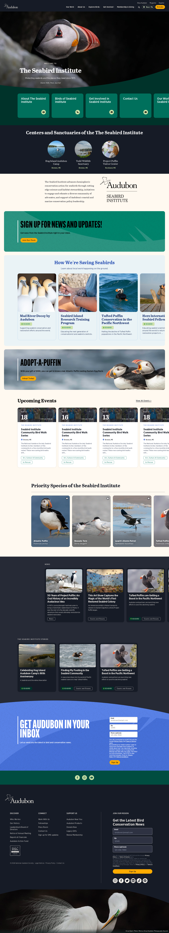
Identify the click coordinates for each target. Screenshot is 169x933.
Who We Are (15, 819)
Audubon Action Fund (19, 841)
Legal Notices (39, 863)
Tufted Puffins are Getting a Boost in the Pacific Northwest (145, 595)
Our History (15, 823)
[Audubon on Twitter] (127, 880)
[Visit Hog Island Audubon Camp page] (56, 154)
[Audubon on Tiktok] (139, 880)
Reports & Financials (18, 837)
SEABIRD (26, 324)
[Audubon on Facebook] (121, 880)
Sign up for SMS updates (48, 835)
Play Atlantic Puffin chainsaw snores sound (67, 498)
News (51, 619)
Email (112, 718)
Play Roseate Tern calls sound (107, 498)
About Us (81, 7)
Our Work (70, 7)
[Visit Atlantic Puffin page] (50, 521)
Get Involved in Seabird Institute (100, 100)
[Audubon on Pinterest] (145, 880)
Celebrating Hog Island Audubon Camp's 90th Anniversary (37, 667)
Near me (149, 7)
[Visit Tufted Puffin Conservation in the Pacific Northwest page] (118, 306)
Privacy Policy (118, 741)
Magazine (153, 3)
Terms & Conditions (122, 757)
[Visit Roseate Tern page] (91, 521)
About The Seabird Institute (33, 100)
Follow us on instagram (84, 777)
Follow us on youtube (91, 777)
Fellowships (43, 823)
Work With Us (44, 819)
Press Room (43, 827)
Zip (112, 725)
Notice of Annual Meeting (20, 833)
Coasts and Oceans (97, 619)
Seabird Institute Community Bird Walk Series (37, 437)
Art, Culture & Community (33, 458)
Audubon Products (74, 823)
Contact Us (130, 98)
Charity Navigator (15, 851)
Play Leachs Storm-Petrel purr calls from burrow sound (148, 498)
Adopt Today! (28, 378)
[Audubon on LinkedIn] (133, 880)
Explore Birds (94, 7)
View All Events (143, 401)
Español (161, 3)
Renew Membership (75, 835)
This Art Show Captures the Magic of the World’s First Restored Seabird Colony (105, 595)
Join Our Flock (28, 240)
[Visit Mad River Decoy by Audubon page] (37, 306)
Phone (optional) (116, 733)
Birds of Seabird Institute (65, 100)
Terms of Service (131, 741)
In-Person (27, 462)
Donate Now (72, 827)
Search (139, 7)
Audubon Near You (74, 819)
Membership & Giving (125, 7)
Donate (160, 7)
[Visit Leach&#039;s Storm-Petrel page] (132, 521)
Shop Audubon (142, 3)
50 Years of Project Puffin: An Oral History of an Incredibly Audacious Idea (64, 595)
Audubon (11, 6)
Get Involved (108, 7)
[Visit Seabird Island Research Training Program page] (78, 306)
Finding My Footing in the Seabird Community (77, 667)
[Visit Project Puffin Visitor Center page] (110, 154)
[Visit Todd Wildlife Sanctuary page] (83, 154)
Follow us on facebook (77, 777)
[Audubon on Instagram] (115, 880)
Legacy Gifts (72, 831)
